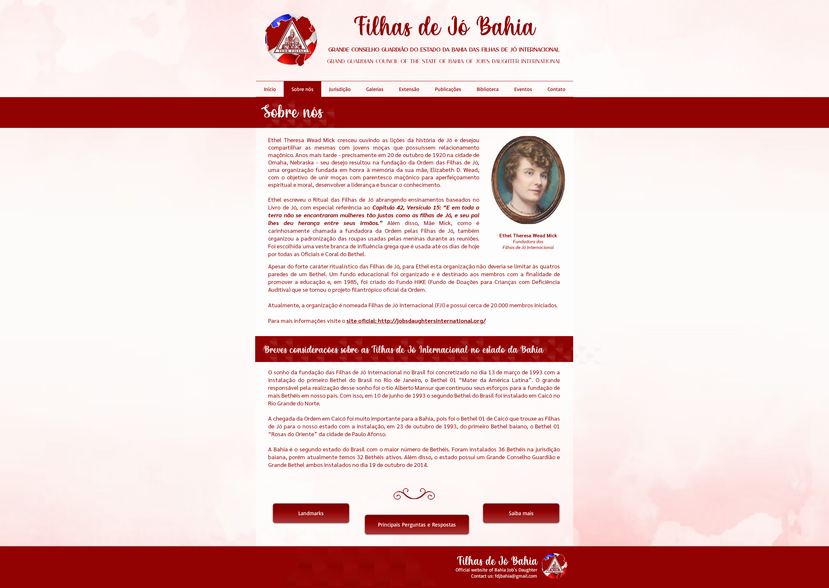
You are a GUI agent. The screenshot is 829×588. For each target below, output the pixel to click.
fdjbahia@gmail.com (516, 576)
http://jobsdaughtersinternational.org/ (432, 320)
